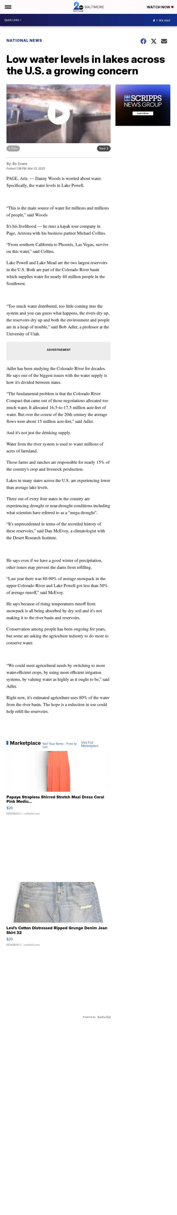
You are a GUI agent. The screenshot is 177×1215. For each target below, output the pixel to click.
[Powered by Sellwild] (104, 1017)
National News (24, 40)
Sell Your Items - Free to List (60, 745)
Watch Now (159, 7)
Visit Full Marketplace (89, 744)
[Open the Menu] (7, 7)
